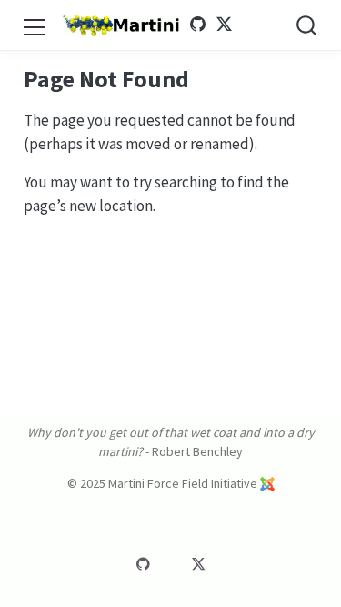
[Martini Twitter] (224, 25)
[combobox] (307, 25)
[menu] (34, 24)
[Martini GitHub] (198, 25)
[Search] (306, 25)
